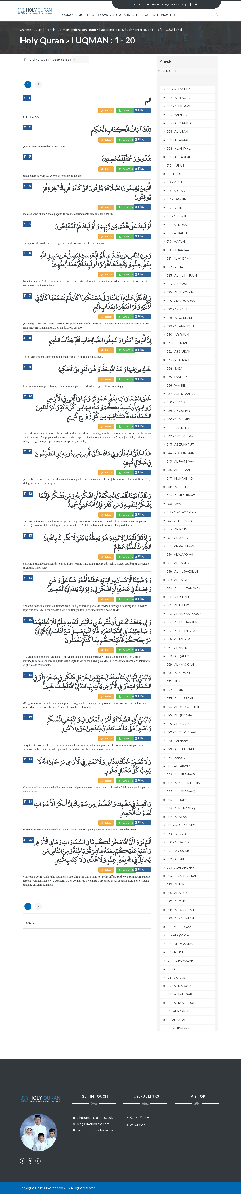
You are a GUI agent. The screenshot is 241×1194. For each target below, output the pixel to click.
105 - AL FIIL (175, 969)
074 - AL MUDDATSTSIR (183, 707)
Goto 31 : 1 (127, 110)
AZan (137, 4)
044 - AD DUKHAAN (180, 453)
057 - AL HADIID (178, 563)
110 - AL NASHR (177, 1011)
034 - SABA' (175, 368)
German (63, 29)
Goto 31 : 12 (128, 514)
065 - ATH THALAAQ (181, 630)
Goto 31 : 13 (128, 557)
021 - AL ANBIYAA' (179, 258)
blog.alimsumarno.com (92, 1124)
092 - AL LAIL (176, 859)
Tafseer (108, 110)
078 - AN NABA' (177, 740)
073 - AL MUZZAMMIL (182, 698)
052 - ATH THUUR (179, 520)
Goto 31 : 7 (127, 316)
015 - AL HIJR (176, 208)
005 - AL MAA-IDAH (180, 123)
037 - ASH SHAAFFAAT (182, 394)
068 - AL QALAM (178, 656)
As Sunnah (128, 15)
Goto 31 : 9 (127, 379)
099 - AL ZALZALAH (180, 918)
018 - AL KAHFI (177, 233)
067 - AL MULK (177, 647)
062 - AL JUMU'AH (179, 605)
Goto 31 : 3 (127, 169)
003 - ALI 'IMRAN (178, 106)
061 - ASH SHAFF (178, 597)
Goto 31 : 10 (128, 426)
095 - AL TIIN (176, 884)
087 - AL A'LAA (177, 817)
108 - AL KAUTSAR (179, 994)
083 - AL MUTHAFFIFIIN (183, 783)
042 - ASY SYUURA (180, 436)
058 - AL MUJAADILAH (182, 571)
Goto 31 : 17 (128, 738)
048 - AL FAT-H (177, 487)
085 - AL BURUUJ (179, 800)
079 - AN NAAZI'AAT (180, 749)
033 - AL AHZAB (178, 360)
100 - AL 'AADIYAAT (180, 927)
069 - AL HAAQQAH (180, 664)
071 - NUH (174, 681)
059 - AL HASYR (177, 580)
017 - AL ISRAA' (177, 224)
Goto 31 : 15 (127, 650)
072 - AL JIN (175, 690)
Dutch (38, 29)
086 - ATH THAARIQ (181, 808)
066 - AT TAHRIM (178, 639)
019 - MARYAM (177, 241)
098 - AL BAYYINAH (180, 910)
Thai (179, 29)
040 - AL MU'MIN (178, 419)
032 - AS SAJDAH (179, 351)
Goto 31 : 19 (128, 822)
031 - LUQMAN (177, 343)
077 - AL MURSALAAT (182, 732)
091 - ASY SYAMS (178, 850)
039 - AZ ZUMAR (178, 410)
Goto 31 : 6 (127, 274)
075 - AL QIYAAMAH (180, 715)
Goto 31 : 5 (127, 236)
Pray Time (169, 15)
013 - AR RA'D (176, 191)
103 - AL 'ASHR (176, 952)
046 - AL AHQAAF (179, 470)
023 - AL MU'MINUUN (182, 275)
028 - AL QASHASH (180, 317)
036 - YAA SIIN (176, 385)
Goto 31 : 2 (127, 139)
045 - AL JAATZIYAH (180, 461)
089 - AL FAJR (176, 833)
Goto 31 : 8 (127, 350)
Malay (120, 29)
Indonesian (79, 29)
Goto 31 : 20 (128, 869)
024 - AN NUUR (177, 284)
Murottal (86, 15)
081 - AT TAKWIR (178, 766)
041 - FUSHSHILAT (179, 427)
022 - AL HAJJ (176, 267)
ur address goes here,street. (96, 1130)
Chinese (25, 29)
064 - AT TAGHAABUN (182, 622)
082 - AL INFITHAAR (181, 774)
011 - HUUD (174, 174)
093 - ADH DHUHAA (181, 867)
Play (141, 110)
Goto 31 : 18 (128, 780)
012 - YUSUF (175, 182)
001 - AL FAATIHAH (180, 89)
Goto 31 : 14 (128, 599)
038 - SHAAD (176, 402)
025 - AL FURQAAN (180, 292)
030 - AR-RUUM (178, 334)
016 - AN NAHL (177, 216)
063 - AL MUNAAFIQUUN (184, 613)
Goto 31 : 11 (127, 472)
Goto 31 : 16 (128, 696)
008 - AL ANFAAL (178, 148)
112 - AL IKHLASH (178, 1028)
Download (107, 15)
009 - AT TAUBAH (179, 157)
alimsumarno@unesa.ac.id (168, 4)
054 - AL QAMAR (178, 537)
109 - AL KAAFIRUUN (181, 1003)
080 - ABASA (176, 757)
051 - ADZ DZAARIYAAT (183, 512)
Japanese (107, 29)
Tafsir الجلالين (164, 29)
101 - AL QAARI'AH (179, 935)
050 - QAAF (175, 504)
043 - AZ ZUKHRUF (180, 444)
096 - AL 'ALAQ (177, 893)
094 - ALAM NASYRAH (182, 876)
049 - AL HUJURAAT (181, 495)
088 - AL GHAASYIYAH (182, 825)
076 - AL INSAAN (178, 723)
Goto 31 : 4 (127, 207)
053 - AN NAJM (177, 529)
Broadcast (148, 15)
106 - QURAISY (177, 977)
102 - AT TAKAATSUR (181, 943)
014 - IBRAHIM (177, 199)
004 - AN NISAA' (178, 115)
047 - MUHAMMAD (180, 478)
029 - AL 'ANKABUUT (181, 326)
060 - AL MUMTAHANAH (184, 588)
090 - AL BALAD (178, 842)
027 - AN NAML (177, 309)
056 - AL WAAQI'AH (180, 554)
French (50, 29)
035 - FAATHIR (177, 377)
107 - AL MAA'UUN (179, 986)
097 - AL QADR (177, 901)
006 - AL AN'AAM (178, 131)
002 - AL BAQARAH (180, 98)
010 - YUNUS (175, 165)
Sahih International (140, 29)
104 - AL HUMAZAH (180, 960)
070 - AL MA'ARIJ (178, 673)
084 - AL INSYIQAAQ (181, 791)
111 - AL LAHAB (176, 1020)
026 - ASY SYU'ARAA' (181, 301)
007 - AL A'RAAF (178, 140)
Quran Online (139, 1117)
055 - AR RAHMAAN (180, 546)
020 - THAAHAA (178, 250)
